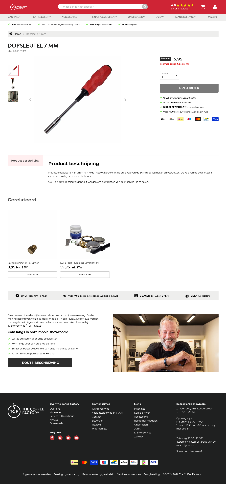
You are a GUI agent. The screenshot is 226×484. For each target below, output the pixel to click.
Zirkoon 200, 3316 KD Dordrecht (194, 408)
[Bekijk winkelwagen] (203, 7)
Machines (14, 17)
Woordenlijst (99, 428)
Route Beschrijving (40, 363)
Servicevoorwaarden (129, 474)
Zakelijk (212, 17)
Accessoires (70, 17)
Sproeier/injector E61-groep (23, 262)
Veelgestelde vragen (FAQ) (107, 412)
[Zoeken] (145, 6)
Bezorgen (97, 420)
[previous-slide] (125, 100)
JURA (159, 17)
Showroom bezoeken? (189, 451)
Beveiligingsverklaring (66, 474)
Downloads (56, 423)
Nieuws (54, 419)
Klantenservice (185, 17)
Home (17, 33)
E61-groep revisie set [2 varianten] (79, 262)
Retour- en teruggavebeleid (98, 474)
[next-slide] (30, 100)
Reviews (96, 424)
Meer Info (32, 274)
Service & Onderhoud (62, 416)
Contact (96, 416)
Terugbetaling (152, 474)
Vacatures (55, 412)
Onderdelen (135, 17)
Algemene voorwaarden (37, 474)
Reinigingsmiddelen (103, 17)
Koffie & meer (41, 17)
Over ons (55, 408)
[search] (102, 6)
